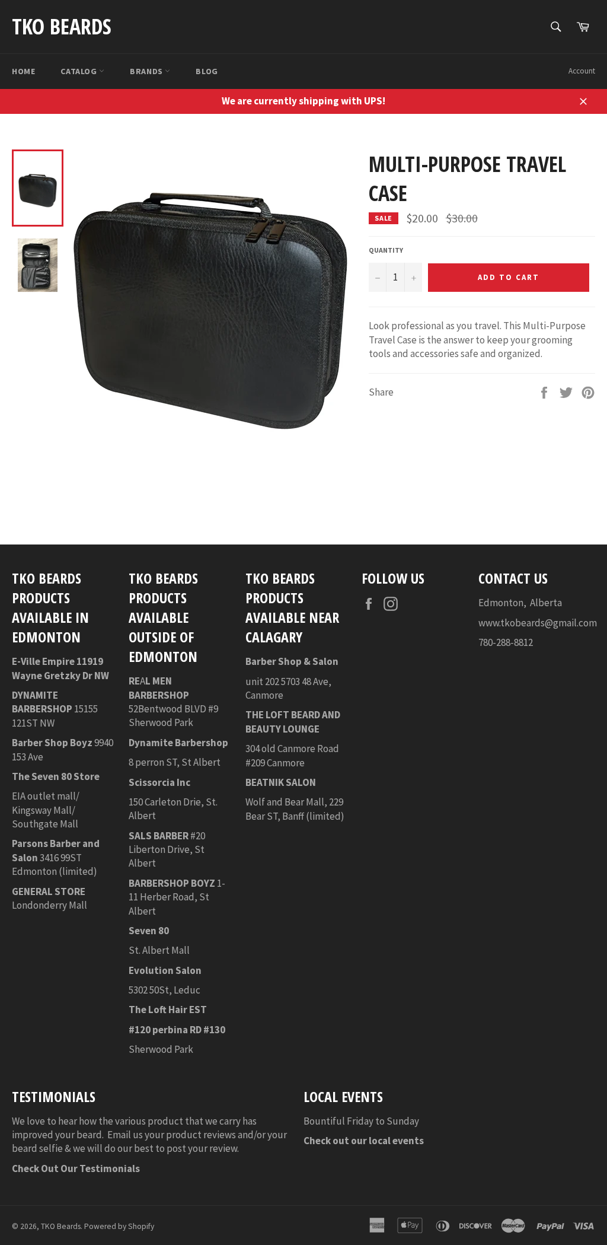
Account (581, 71)
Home (23, 71)
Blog (207, 71)
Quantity (386, 250)
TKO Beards (61, 26)
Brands (147, 71)
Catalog (79, 71)
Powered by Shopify (119, 1226)
